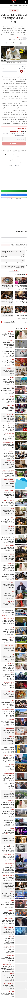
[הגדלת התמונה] (24, 48)
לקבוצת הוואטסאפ (13, 191)
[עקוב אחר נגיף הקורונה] (19, 151)
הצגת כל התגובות (14, 270)
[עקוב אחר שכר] (8, 151)
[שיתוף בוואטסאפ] (20, 43)
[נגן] (21, 71)
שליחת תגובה (5, 245)
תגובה (2, 256)
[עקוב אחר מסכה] (13, 151)
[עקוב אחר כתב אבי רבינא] (16, 38)
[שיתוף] (17, 43)
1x (3, 68)
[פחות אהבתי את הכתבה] (10, 160)
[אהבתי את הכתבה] (17, 160)
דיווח (6, 256)
